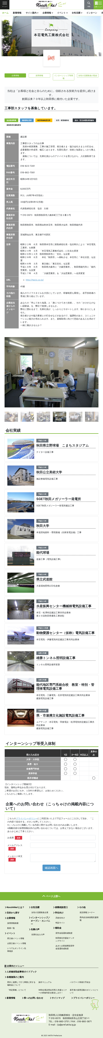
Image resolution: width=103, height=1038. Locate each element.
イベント (61, 12)
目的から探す (13, 912)
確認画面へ (51, 867)
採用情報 (39, 75)
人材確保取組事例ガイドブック (22, 971)
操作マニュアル (45, 982)
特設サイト (60, 923)
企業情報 (47, 12)
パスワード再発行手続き (80, 982)
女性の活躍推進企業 (39, 912)
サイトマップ (58, 997)
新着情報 (17, 12)
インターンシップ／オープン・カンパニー (40, 920)
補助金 (58, 927)
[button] (8, 372)
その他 (82, 907)
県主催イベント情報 (15, 938)
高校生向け (60, 918)
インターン (91, 12)
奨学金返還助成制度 (64, 933)
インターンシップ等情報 (63, 76)
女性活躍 (76, 12)
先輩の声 (35, 929)
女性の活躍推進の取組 (87, 75)
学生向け (59, 912)
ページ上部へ (53, 896)
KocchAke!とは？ (15, 907)
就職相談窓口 (61, 907)
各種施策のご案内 (15, 977)
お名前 (13, 837)
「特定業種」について (16, 990)
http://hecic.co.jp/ (35, 279)
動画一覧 (11, 928)
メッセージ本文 (14, 858)
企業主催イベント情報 (16, 943)
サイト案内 (31, 12)
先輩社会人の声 (38, 934)
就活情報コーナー (87, 912)
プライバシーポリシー (26, 818)
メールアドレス (14, 847)
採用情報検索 (13, 923)
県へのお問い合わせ (33, 997)
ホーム (5, 12)
